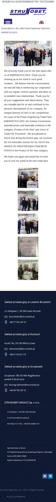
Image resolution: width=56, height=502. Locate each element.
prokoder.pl (20, 497)
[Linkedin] (50, 476)
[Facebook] (44, 476)
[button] (8, 23)
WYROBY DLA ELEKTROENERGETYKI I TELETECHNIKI (28, 1)
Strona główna (7, 28)
